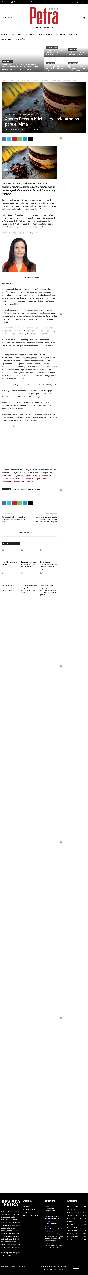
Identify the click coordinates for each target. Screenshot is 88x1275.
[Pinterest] (14, 139)
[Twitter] (74, 17)
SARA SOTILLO (73, 49)
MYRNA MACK (50, 63)
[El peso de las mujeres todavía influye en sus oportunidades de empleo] (29, 554)
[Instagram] (66, 17)
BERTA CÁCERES (73, 63)
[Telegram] (25, 139)
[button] (84, 18)
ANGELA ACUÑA (7, 61)
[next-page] (6, 599)
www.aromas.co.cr (9, 476)
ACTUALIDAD (49, 1231)
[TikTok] (70, 17)
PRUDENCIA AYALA (52, 47)
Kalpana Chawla (51, 1223)
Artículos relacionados (11, 544)
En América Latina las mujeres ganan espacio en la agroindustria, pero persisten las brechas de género (48, 590)
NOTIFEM (48, 1221)
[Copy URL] (30, 139)
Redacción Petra (13, 129)
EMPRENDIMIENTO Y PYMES (16, 80)
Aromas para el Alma (19, 489)
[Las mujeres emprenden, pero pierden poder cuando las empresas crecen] (29, 578)
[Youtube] (79, 17)
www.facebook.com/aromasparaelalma (30, 479)
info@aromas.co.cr (31, 476)
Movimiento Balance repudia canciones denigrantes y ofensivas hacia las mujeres (46, 519)
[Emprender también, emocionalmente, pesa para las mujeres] (10, 578)
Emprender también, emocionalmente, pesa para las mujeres (9, 588)
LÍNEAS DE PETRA (50, 1206)
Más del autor (27, 544)
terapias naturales (34, 489)
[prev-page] (3, 599)
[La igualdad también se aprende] (10, 554)
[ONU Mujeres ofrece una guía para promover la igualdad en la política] (55, 49)
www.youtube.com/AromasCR (21, 482)
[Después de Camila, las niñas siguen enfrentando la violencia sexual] (77, 64)
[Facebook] (61, 17)
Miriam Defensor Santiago (55, 1229)
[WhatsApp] (19, 139)
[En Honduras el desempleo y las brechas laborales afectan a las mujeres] (48, 554)
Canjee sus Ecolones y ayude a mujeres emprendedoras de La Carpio (13, 519)
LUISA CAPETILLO (32, 80)
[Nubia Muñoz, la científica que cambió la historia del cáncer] (55, 64)
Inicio (3, 80)
